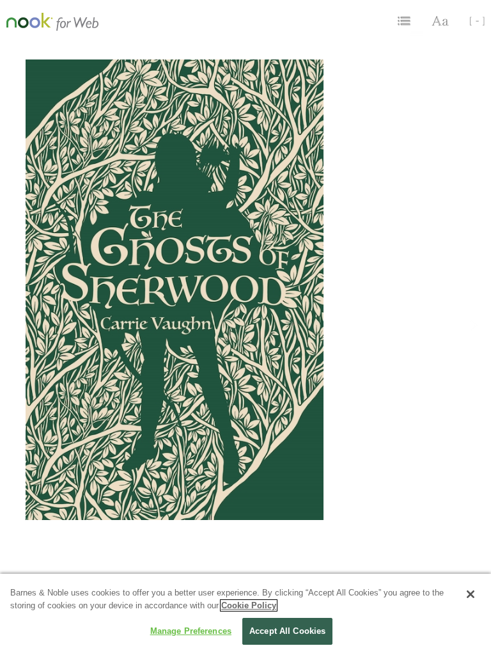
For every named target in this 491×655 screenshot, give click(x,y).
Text (441, 21)
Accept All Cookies (287, 631)
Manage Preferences (190, 631)
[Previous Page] (16, 336)
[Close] (470, 594)
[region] (245, 614)
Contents (405, 21)
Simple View (472, 21)
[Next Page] (474, 336)
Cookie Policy (248, 605)
